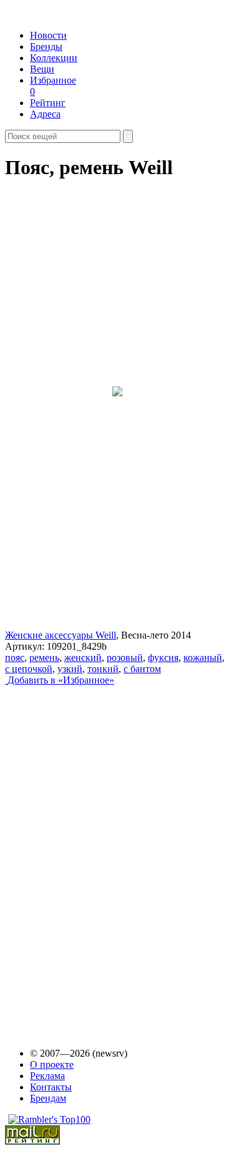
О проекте (52, 1064)
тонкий (103, 668)
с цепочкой (28, 668)
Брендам (48, 1098)
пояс (14, 657)
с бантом (142, 668)
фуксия (163, 657)
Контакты (51, 1087)
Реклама (47, 1075)
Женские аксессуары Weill (60, 635)
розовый (125, 657)
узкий (69, 668)
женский (83, 657)
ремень (44, 657)
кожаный (202, 657)
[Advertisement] (100, 855)
